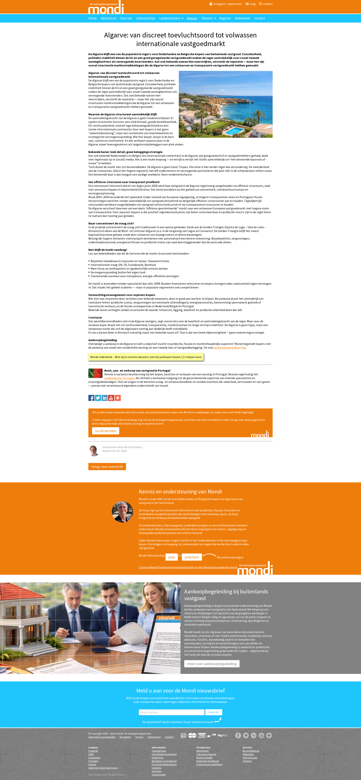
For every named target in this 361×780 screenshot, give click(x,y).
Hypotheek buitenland (164, 754)
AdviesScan (108, 18)
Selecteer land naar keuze (103, 767)
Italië (91, 754)
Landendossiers (169, 18)
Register (225, 18)
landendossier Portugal (119, 378)
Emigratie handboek (207, 761)
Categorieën (159, 774)
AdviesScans (250, 757)
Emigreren (157, 757)
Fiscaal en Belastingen (164, 764)
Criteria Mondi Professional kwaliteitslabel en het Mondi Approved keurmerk (188, 567)
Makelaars (248, 754)
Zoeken (268, 4)
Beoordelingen (251, 751)
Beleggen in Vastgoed (164, 761)
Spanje (92, 764)
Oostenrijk (94, 757)
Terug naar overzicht (107, 466)
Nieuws (192, 18)
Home (92, 18)
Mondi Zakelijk (204, 757)
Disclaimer (125, 737)
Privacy (139, 737)
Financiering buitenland (209, 764)
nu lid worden (105, 430)
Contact (259, 18)
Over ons (126, 18)
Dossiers (157, 771)
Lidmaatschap (145, 18)
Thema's (207, 18)
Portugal (93, 761)
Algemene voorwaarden (101, 737)
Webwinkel (242, 18)
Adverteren (154, 737)
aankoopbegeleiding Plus (229, 347)
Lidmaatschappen (206, 754)
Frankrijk (93, 751)
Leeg (253, 4)
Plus (171, 557)
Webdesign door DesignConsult (106, 774)
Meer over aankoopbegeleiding (212, 663)
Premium (192, 557)
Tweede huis (159, 751)
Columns (156, 767)
